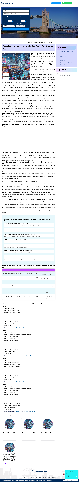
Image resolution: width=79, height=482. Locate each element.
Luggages (21, 18)
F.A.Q (28, 477)
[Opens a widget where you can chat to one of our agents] (72, 476)
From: (6, 10)
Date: (4, 23)
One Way (10, 16)
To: (5, 13)
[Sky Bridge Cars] (39, 471)
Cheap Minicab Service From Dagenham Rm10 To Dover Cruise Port (41, 42)
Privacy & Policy (34, 477)
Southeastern (25, 327)
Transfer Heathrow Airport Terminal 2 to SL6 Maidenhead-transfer (66, 75)
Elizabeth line (18, 327)
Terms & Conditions (42, 477)
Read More (5, 463)
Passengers (9, 18)
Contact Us (54, 477)
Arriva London (18, 355)
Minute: (21, 23)
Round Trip (23, 16)
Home (29, 42)
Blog (49, 477)
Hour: (17, 23)
